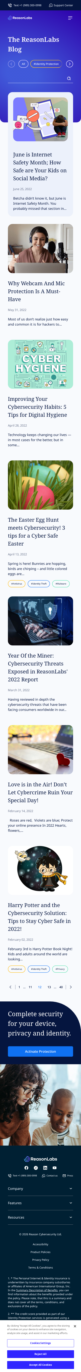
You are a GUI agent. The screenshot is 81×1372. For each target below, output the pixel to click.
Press (70, 1175)
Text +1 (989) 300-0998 (27, 5)
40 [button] (61, 987)
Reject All (40, 1354)
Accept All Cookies (40, 1365)
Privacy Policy (40, 1260)
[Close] (75, 1326)
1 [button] (19, 987)
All (23, 64)
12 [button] (39, 987)
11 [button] (30, 987)
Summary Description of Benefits (37, 1290)
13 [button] (49, 987)
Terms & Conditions (40, 1267)
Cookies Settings (40, 1343)
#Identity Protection (46, 64)
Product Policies (40, 1252)
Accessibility (40, 1244)
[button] (11, 987)
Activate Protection (40, 1051)
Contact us (52, 1175)
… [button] (24, 987)
